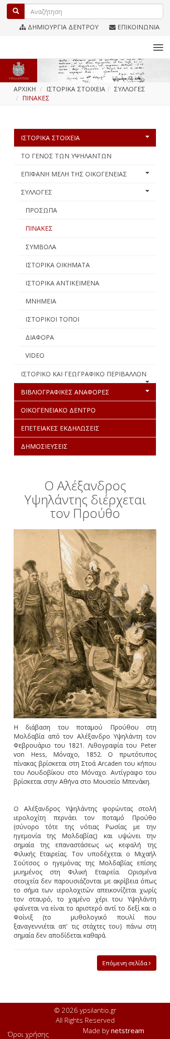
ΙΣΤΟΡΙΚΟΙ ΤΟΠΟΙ (52, 319)
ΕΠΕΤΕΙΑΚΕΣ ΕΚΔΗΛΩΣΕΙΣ (60, 428)
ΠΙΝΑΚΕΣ (39, 228)
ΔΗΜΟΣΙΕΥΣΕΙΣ (44, 446)
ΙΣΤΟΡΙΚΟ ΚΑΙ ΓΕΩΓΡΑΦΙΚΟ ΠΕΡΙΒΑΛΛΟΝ (83, 374)
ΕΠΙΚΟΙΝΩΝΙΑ (138, 27)
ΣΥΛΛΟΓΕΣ (36, 192)
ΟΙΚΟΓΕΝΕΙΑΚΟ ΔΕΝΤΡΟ (58, 410)
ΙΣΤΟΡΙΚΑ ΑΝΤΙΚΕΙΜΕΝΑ (62, 283)
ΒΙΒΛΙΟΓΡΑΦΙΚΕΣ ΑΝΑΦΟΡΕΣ (65, 392)
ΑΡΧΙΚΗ (25, 89)
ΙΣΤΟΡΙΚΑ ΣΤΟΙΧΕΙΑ (50, 137)
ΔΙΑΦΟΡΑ (39, 337)
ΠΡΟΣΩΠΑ (41, 210)
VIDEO (34, 355)
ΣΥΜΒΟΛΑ (40, 246)
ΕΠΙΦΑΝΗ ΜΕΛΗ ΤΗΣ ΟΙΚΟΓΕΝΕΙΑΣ (74, 174)
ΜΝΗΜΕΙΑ (40, 301)
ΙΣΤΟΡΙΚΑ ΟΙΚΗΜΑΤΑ (57, 265)
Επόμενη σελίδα (125, 963)
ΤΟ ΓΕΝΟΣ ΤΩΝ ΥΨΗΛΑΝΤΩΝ (66, 156)
